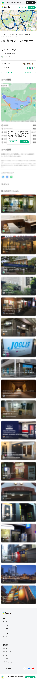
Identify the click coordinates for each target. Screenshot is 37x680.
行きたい (10, 72)
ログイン (23, 7)
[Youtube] (32, 668)
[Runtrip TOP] (5, 7)
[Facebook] (28, 668)
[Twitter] (24, 668)
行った (29, 72)
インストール (30, 2)
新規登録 (31, 7)
